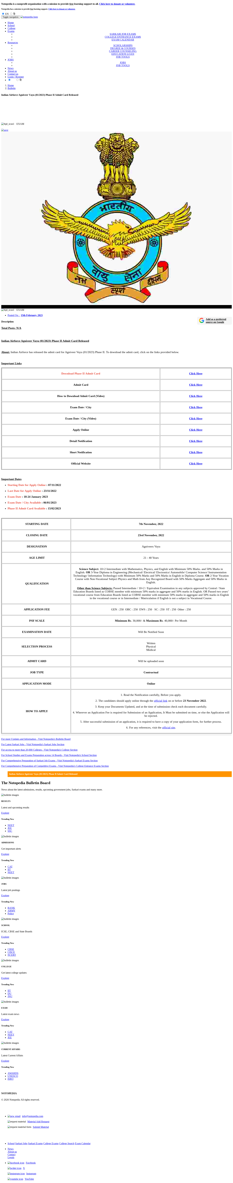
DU (9, 993)
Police (11, 913)
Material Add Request (38, 1121)
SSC (10, 831)
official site (168, 727)
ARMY (11, 910)
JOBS (123, 62)
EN (7, 14)
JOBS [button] (11, 59)
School (11, 25)
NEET (11, 825)
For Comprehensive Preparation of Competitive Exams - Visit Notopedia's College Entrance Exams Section (55, 766)
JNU (10, 996)
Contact (11, 1154)
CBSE (11, 949)
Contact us (13, 74)
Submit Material (41, 1127)
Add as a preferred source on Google (216, 320)
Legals (11, 1157)
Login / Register (16, 76)
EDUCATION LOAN (122, 54)
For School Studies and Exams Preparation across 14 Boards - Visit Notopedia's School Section (49, 755)
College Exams (50, 1143)
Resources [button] (13, 42)
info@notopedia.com (32, 1116)
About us (12, 71)
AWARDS (13, 1073)
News (10, 68)
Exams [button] (11, 31)
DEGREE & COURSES (123, 48)
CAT (10, 866)
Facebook (31, 1162)
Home (11, 22)
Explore (5, 813)
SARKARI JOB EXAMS (123, 34)
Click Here (195, 373)
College (11, 28)
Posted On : (25, 315)
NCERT (12, 955)
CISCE (11, 952)
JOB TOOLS (123, 56)
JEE (10, 828)
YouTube (29, 1179)
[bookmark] (4, 130)
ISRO (10, 1079)
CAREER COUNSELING (123, 51)
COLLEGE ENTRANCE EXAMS (123, 37)
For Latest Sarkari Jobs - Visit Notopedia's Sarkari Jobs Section (32, 744)
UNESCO (13, 1076)
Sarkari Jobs (21, 1143)
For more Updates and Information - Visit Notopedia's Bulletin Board (36, 739)
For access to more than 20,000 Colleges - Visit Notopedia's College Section (39, 749)
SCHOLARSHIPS (123, 45)
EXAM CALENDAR (123, 39)
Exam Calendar (83, 1143)
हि (14, 14)
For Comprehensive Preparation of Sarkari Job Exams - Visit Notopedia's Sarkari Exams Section (49, 760)
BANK (11, 908)
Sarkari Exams (35, 1143)
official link (160, 700)
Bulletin (12, 88)
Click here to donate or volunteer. (117, 4)
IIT (9, 869)
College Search (66, 1143)
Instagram (31, 1173)
